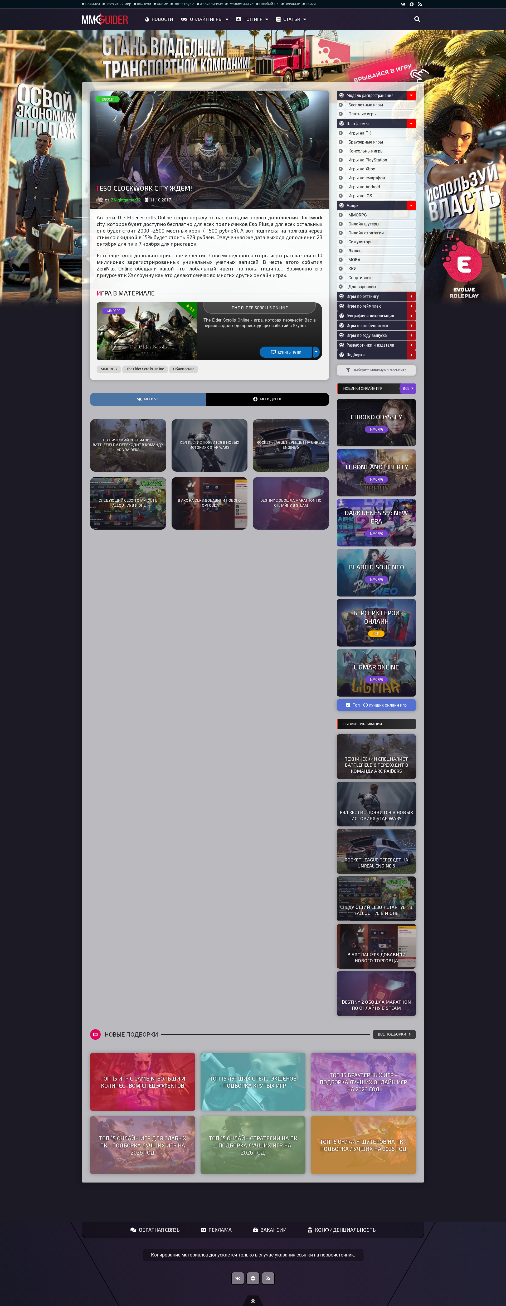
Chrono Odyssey (376, 417)
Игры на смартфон (366, 177)
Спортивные (360, 277)
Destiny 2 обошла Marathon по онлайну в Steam (291, 503)
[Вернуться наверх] (253, 1300)
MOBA (354, 259)
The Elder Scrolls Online (259, 307)
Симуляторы (360, 241)
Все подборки (392, 1034)
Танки (311, 4)
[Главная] (105, 19)
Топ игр (253, 19)
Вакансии (273, 1230)
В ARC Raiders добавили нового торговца (209, 503)
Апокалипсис (211, 4)
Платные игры (362, 113)
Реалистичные (241, 4)
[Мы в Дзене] (253, 1278)
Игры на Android (364, 186)
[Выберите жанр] (341, 215)
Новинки (92, 4)
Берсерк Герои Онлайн (376, 617)
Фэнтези (144, 4)
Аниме (162, 4)
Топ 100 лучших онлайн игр (380, 705)
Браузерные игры (365, 142)
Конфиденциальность (345, 1230)
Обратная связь (159, 1230)
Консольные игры (365, 151)
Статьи (291, 19)
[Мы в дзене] (411, 4)
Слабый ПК (269, 4)
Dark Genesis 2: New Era (376, 517)
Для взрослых (362, 286)
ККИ (352, 268)
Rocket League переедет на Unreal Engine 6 (291, 445)
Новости (162, 19)
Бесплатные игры (365, 104)
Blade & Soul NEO (376, 567)
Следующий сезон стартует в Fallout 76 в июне (128, 503)
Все (406, 388)
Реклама (220, 1230)
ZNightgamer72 (126, 200)
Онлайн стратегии (366, 232)
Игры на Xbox (361, 168)
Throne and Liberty (376, 467)
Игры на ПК (359, 133)
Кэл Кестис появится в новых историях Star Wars (209, 445)
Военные (292, 4)
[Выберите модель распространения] (341, 105)
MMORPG (113, 311)
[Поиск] (417, 19)
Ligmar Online (376, 667)
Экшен (355, 250)
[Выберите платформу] (341, 133)
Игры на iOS (360, 195)
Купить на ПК (289, 352)
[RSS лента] (420, 4)
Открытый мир (118, 4)
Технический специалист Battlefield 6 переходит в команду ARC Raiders (128, 445)
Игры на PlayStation (367, 159)
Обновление (183, 369)
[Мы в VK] (403, 4)
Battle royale (184, 4)
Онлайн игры (206, 19)
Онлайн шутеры (363, 223)
